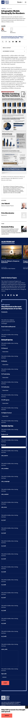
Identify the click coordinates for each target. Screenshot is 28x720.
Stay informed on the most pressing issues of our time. (11, 307)
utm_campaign (5, 481)
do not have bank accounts (11, 57)
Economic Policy (7, 227)
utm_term (4, 507)
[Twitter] (2, 295)
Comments (4, 312)
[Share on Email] (16, 41)
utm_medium (4, 468)
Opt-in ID (3, 673)
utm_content (4, 494)
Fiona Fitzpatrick (4, 268)
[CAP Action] (5, 698)
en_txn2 (3, 533)
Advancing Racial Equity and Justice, (9, 36)
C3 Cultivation (5, 387)
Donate (19, 2)
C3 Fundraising (5, 374)
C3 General (4, 348)
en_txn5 (3, 571)
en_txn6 (3, 584)
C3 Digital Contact (6, 412)
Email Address (8, 326)
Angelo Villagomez (11, 268)
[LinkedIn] (14, 295)
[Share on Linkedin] (9, 41)
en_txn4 (3, 559)
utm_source (4, 455)
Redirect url (4, 434)
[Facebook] (5, 295)
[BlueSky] (17, 295)
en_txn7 (3, 597)
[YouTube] (8, 295)
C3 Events (4, 361)
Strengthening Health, (14, 37)
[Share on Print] (19, 41)
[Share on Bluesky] (13, 41)
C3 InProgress (5, 400)
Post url (3, 445)
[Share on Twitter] (2, 41)
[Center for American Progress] (3, 2)
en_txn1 (3, 520)
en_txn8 (3, 610)
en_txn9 (3, 623)
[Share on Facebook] (6, 41)
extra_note (4, 649)
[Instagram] (11, 295)
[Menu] (25, 2)
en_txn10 (3, 636)
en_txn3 (3, 546)
